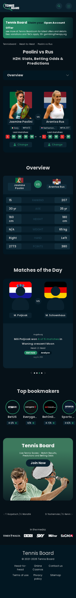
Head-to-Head (27, 44)
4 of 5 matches (48, 339)
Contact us (56, 566)
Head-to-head (20, 567)
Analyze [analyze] (45, 352)
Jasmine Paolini (20, 122)
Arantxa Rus (55, 122)
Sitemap (55, 575)
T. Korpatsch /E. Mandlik (18, 514)
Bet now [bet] (30, 352)
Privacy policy (37, 576)
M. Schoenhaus (55, 315)
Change (22, 144)
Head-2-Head (38, 348)
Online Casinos (38, 567)
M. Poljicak (20, 315)
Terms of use (20, 575)
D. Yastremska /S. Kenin (58, 514)
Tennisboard (9, 44)
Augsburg (38, 334)
